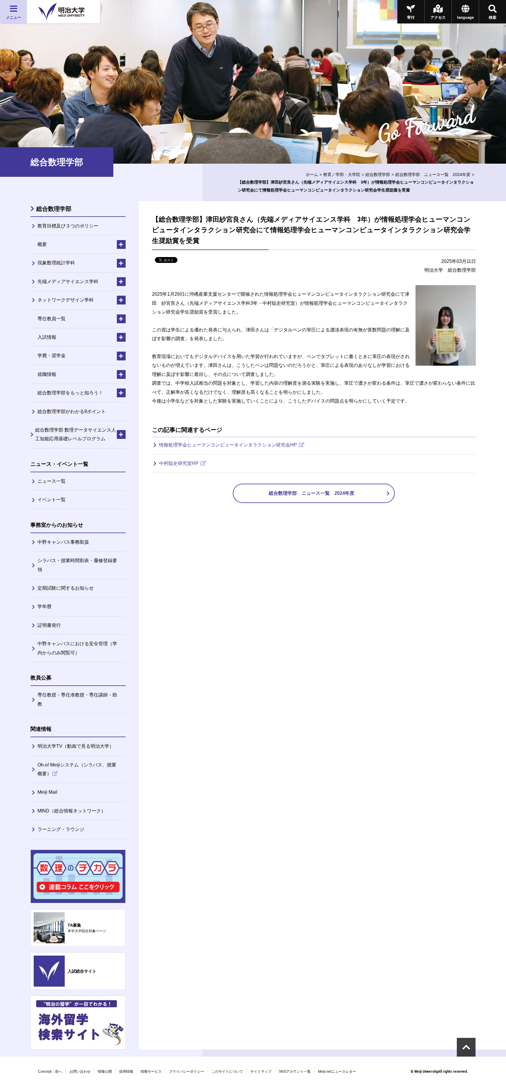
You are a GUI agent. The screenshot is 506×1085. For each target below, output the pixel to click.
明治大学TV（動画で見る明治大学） (75, 746)
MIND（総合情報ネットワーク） (71, 810)
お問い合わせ (79, 1071)
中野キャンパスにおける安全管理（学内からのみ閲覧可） (77, 648)
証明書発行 (49, 625)
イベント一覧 (51, 499)
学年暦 (44, 606)
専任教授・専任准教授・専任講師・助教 (77, 699)
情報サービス (151, 1071)
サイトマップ (260, 1071)
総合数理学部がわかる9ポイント (71, 411)
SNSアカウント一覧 (295, 1071)
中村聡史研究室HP (179, 463)
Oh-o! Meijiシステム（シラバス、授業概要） (76, 769)
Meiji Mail (47, 792)
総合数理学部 (377, 174)
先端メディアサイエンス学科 (67, 281)
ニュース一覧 (51, 481)
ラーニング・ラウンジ (60, 829)
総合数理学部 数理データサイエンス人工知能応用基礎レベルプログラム (75, 434)
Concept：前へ (50, 1071)
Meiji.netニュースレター (337, 1071)
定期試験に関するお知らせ (65, 588)
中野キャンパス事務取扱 (63, 542)
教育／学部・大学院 (341, 174)
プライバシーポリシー (186, 1071)
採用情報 (126, 1071)
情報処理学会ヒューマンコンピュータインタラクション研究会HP (228, 444)
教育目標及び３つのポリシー (67, 225)
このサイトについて (227, 1071)
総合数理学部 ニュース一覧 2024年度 (432, 174)
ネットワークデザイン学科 (65, 299)
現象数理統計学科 (56, 262)
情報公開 (105, 1071)
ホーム (312, 174)
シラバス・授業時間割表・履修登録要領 (77, 565)
